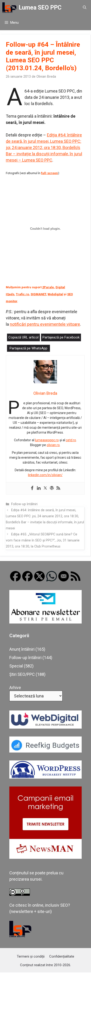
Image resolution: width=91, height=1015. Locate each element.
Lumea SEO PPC (40, 7)
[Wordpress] (52, 488)
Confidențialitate (61, 956)
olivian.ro (53, 445)
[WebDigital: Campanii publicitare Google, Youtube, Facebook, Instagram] (45, 727)
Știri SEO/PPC (22, 674)
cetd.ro (71, 440)
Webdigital (55, 294)
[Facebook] (32, 488)
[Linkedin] (39, 488)
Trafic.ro (22, 294)
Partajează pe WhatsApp (28, 348)
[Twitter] (45, 488)
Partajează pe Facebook (61, 337)
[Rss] (58, 488)
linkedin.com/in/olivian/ (45, 475)
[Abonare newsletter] (45, 622)
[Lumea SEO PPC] (9, 7)
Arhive (15, 687)
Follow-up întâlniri (24, 504)
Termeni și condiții (31, 956)
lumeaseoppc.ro (47, 440)
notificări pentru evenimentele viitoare (45, 324)
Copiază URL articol (23, 337)
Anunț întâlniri (22, 649)
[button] (84, 7)
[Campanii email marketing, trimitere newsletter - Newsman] (45, 857)
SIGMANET (38, 294)
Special (16, 665)
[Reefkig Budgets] (45, 751)
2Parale (48, 287)
